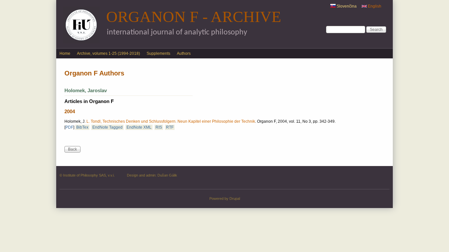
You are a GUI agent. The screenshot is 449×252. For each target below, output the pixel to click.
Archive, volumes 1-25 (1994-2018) (108, 53)
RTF (170, 127)
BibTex (82, 127)
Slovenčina (346, 6)
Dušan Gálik (167, 175)
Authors (184, 53)
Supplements (158, 53)
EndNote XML (139, 127)
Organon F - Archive (193, 16)
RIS (158, 127)
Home (64, 53)
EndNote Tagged (107, 127)
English (374, 6)
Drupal (234, 198)
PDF (69, 127)
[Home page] (81, 42)
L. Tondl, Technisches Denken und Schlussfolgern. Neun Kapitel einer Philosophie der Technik (170, 121)
